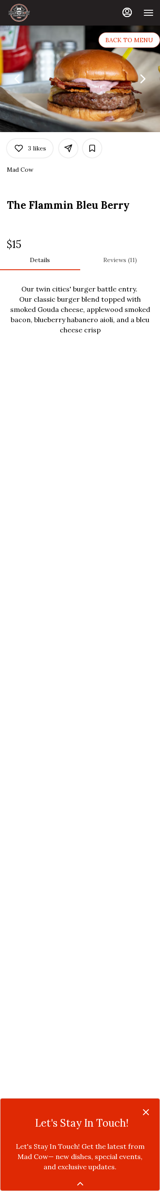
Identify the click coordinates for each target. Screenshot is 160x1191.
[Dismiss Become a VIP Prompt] (146, 1112)
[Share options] (68, 148)
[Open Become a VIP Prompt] (80, 1184)
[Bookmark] (92, 148)
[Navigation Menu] (148, 13)
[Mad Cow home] (44, 12)
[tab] (40, 260)
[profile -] (127, 12)
